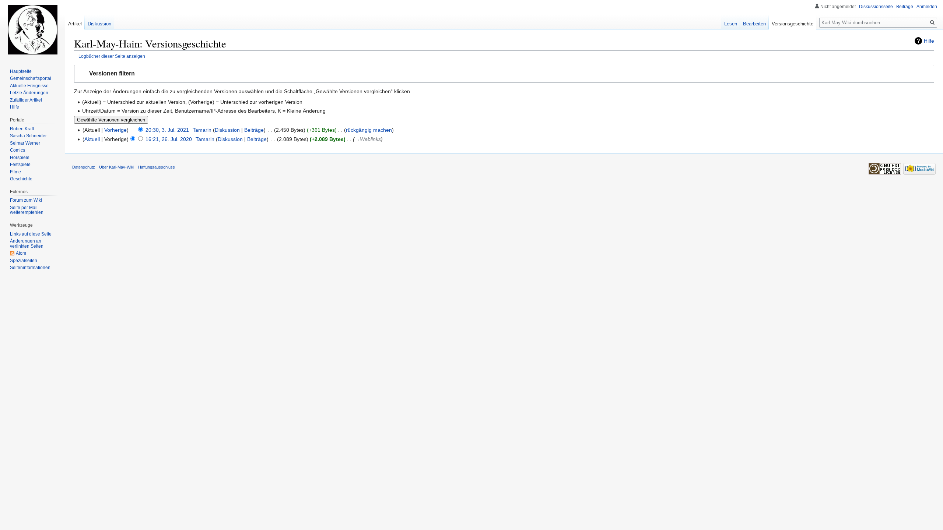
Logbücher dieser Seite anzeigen (111, 56)
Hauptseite (21, 71)
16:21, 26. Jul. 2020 (169, 139)
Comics (17, 150)
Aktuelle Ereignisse (29, 85)
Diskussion (227, 130)
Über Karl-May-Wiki (116, 167)
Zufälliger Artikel (26, 100)
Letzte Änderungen (29, 92)
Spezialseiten (23, 260)
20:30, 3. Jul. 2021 (167, 130)
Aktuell (92, 139)
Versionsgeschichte (792, 23)
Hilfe (929, 41)
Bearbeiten (754, 23)
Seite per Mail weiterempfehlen (26, 210)
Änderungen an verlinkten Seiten (26, 244)
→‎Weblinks (368, 139)
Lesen (730, 23)
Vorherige (115, 130)
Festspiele (20, 164)
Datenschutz (83, 167)
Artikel (75, 23)
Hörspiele (19, 157)
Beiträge (254, 130)
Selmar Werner (25, 143)
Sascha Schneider (28, 135)
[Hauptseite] (32, 29)
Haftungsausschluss (156, 167)
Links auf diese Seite (31, 234)
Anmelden (926, 6)
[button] (504, 74)
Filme (15, 171)
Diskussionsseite (876, 6)
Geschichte (21, 178)
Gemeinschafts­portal (30, 78)
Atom (21, 253)
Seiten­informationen (30, 267)
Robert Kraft (22, 128)
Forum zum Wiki (26, 200)
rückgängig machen (369, 130)
